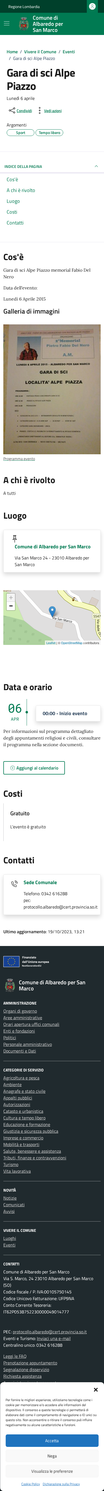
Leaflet (50, 642)
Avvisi (9, 1211)
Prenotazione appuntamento (30, 1362)
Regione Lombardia (24, 6)
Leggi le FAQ (15, 1356)
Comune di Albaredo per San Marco (53, 546)
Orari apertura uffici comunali (31, 1024)
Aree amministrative (22, 1017)
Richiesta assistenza (22, 1376)
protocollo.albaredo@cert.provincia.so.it (50, 1331)
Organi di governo (20, 1011)
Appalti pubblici (17, 1097)
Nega (52, 1456)
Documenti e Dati (19, 1051)
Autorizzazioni (16, 1104)
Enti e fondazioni (19, 1031)
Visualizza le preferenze (52, 1471)
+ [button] (11, 597)
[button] (95, 1389)
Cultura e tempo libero (24, 1117)
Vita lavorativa (17, 1171)
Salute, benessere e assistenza (32, 1151)
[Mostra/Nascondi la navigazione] (6, 23)
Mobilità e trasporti (21, 1144)
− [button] (11, 605)
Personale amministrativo (27, 1044)
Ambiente (12, 1084)
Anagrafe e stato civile (24, 1091)
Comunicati (14, 1204)
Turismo (10, 1164)
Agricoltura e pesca (21, 1077)
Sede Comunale (40, 882)
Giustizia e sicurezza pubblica (30, 1131)
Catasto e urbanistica (23, 1111)
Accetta (52, 1440)
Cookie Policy (30, 1484)
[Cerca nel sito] (89, 24)
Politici (9, 1037)
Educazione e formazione (26, 1124)
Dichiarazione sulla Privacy (61, 1484)
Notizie (10, 1198)
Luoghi (9, 1238)
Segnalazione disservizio (26, 1369)
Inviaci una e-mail (54, 1338)
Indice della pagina (23, 166)
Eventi (9, 1245)
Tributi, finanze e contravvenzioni (34, 1157)
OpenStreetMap (71, 642)
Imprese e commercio (23, 1137)
